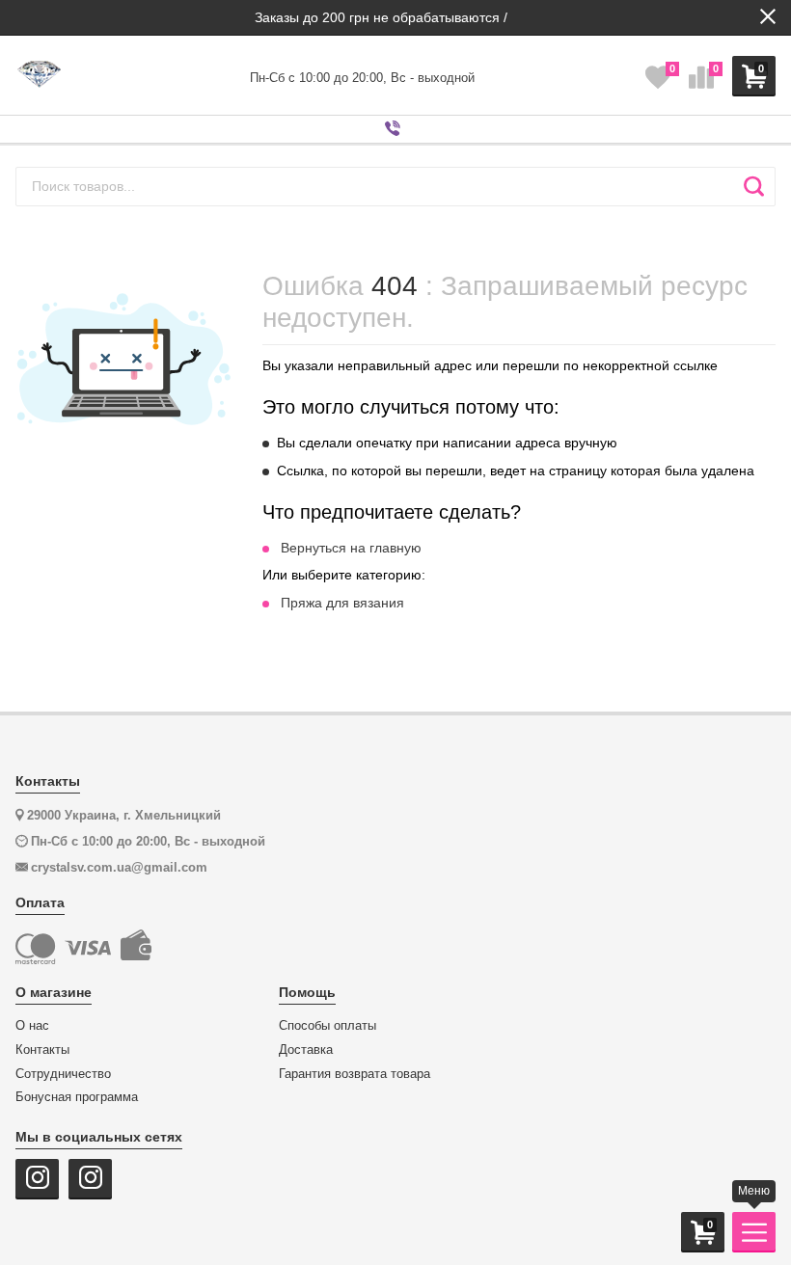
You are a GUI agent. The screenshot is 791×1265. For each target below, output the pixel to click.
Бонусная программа (76, 1097)
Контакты (42, 1050)
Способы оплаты (327, 1026)
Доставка (306, 1050)
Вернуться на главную (351, 547)
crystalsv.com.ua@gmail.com (119, 867)
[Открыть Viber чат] (396, 129)
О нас (32, 1026)
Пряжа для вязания (342, 602)
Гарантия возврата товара (354, 1074)
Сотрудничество (63, 1074)
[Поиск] (754, 186)
